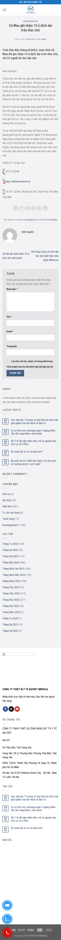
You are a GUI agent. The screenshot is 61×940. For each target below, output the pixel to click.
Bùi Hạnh (42, 39)
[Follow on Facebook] (5, 709)
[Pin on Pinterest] (39, 208)
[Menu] (4, 10)
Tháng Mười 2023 (11, 581)
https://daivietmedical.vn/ (18, 181)
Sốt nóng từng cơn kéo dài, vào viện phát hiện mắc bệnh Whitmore (45, 255)
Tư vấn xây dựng (11, 512)
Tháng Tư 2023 (10, 618)
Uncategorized (30, 21)
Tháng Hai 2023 (10, 630)
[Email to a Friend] (33, 208)
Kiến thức (7, 506)
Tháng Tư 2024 (10, 543)
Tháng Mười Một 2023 (13, 574)
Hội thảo (6, 500)
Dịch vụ (6, 494)
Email (10, 331)
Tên (9, 317)
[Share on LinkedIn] (45, 208)
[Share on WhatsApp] (16, 208)
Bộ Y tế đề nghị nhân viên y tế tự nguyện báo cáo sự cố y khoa (33, 442)
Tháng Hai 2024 (10, 556)
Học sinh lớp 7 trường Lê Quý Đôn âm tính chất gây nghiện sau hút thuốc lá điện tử (34, 421)
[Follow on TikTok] (11, 709)
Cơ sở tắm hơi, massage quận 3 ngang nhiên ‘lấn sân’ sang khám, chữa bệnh (33, 432)
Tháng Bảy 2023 (10, 599)
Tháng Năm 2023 (11, 612)
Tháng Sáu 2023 (10, 606)
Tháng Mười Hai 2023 (13, 568)
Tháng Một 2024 (10, 562)
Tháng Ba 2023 (10, 624)
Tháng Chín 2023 (10, 587)
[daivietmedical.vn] (30, 10)
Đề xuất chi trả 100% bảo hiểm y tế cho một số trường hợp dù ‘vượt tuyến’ (33, 462)
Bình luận (12, 289)
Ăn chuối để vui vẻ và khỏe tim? (27, 451)
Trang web (12, 346)
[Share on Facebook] (21, 208)
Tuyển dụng (8, 518)
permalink (53, 219)
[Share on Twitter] (27, 208)
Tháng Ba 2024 (10, 550)
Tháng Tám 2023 (11, 593)
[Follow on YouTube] (17, 709)
